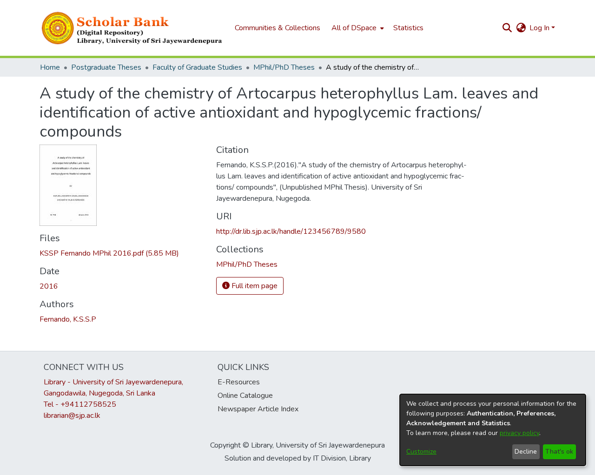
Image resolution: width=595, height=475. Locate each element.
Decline (526, 451)
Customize (421, 451)
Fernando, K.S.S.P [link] (68, 319)
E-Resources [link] (239, 382)
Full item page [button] (254, 286)
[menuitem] (357, 28)
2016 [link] (49, 286)
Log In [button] (540, 28)
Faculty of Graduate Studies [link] (197, 67)
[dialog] (493, 430)
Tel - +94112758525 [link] (80, 404)
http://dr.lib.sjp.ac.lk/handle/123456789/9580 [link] (291, 231)
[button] (132, 27)
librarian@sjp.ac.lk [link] (72, 415)
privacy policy (519, 433)
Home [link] (50, 67)
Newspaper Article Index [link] (258, 409)
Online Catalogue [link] (245, 395)
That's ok (559, 451)
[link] (109, 253)
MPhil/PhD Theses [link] (284, 67)
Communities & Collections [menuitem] (277, 28)
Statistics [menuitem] (408, 28)
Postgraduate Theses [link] (106, 67)
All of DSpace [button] (354, 28)
